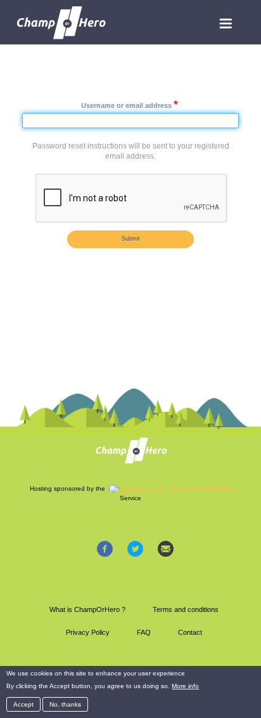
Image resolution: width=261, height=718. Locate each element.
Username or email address (126, 105)
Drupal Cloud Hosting (201, 488)
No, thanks (65, 704)
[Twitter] (135, 548)
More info (185, 685)
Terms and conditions (186, 609)
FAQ (144, 632)
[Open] (225, 23)
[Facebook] (105, 548)
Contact (190, 632)
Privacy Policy (88, 632)
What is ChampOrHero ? (87, 609)
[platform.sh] (137, 488)
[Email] (166, 548)
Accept (23, 704)
